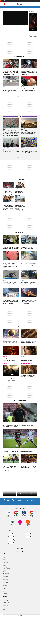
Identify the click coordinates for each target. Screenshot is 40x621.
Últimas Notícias (19, 500)
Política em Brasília (6, 563)
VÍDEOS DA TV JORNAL (20, 57)
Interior (29, 536)
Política (4, 557)
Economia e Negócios (7, 574)
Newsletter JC (5, 600)
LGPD (4, 588)
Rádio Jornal (5, 609)
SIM (30, 37)
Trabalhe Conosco (6, 594)
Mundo (4, 560)
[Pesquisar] (35, 4)
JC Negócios (5, 565)
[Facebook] (17, 551)
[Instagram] (20, 551)
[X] (22, 551)
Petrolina (11, 542)
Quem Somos (5, 582)
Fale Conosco (5, 593)
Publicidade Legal (6, 602)
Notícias (26, 500)
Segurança (5, 567)
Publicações (5, 590)
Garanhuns (11, 539)
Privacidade (5, 585)
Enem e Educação (6, 571)
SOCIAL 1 (20, 326)
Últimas (14, 6)
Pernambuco (5, 556)
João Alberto (5, 576)
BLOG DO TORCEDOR (20, 401)
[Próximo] (36, 471)
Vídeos (32, 500)
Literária (4, 578)
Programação (19, 6)
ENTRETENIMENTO (20, 179)
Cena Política (5, 562)
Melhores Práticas (6, 587)
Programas (25, 6)
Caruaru (11, 536)
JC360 (20, 116)
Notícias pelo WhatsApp (7, 599)
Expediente (5, 591)
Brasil (4, 559)
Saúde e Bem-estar (6, 568)
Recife (11, 533)
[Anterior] (35, 471)
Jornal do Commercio (7, 608)
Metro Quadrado (6, 573)
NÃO (35, 37)
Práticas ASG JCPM (6, 583)
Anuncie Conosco (6, 603)
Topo (5, 503)
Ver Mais (20, 96)
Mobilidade (5, 570)
